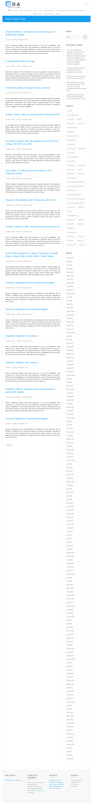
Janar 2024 (70, 350)
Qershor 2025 (71, 293)
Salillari (70, 224)
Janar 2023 (70, 393)
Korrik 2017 (70, 531)
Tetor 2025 (70, 279)
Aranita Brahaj (72, 115)
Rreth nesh (15, 10)
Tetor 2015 (70, 602)
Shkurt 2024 (70, 347)
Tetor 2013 (70, 687)
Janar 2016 (70, 592)
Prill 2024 (69, 339)
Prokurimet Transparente (77, 10)
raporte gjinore (72, 215)
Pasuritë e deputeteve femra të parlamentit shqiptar (30, 282)
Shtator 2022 (70, 407)
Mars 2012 (70, 755)
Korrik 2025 (70, 290)
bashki (70, 119)
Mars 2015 (70, 627)
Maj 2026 (69, 261)
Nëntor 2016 (70, 556)
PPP (69, 211)
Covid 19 (71, 148)
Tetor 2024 (70, 318)
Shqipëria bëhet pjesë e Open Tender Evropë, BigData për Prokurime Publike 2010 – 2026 (76, 96)
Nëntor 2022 (70, 400)
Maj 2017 (69, 535)
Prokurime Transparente (56, 782)
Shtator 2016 (70, 563)
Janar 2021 (70, 478)
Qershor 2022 (71, 418)
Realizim (71, 219)
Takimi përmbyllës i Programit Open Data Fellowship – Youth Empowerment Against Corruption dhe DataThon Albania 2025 (76, 86)
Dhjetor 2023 (70, 354)
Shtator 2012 (70, 734)
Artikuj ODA (23, 10)
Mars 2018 (70, 503)
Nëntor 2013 (70, 684)
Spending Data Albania (55, 786)
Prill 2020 (69, 489)
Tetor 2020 (70, 485)
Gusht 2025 (70, 286)
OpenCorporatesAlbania (75, 182)
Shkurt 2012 (70, 758)
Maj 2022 (69, 421)
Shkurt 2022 (70, 432)
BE (79, 119)
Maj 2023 (69, 379)
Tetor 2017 (70, 521)
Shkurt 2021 (70, 474)
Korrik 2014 (70, 655)
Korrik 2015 (70, 613)
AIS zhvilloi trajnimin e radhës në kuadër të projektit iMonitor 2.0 (76, 77)
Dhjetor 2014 (70, 638)
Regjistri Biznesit (49, 10)
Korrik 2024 (70, 329)
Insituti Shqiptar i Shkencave (13, 780)
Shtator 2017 (70, 524)
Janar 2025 (70, 307)
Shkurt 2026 (70, 272)
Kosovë (80, 173)
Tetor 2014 (70, 645)
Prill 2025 (69, 300)
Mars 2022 (70, 428)
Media (30, 10)
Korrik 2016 (70, 570)
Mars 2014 (70, 670)
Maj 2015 (69, 620)
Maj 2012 (69, 748)
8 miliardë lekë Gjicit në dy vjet (20, 61)
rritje (81, 219)
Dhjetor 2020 (70, 481)
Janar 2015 (70, 634)
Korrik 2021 (70, 457)
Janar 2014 (70, 677)
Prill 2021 (69, 467)
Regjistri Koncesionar (62, 10)
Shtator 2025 (70, 283)
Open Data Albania (74, 194)
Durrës (81, 148)
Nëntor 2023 (70, 357)
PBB (81, 207)
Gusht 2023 (70, 368)
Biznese (70, 123)
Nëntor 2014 (70, 641)
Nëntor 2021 (70, 442)
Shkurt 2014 (70, 673)
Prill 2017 (69, 538)
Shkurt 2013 (70, 716)
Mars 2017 (70, 542)
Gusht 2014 (70, 652)
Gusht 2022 (70, 410)
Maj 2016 (69, 577)
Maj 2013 (69, 705)
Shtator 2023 (70, 364)
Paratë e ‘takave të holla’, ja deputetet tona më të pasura (32, 226)
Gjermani (71, 165)
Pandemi (71, 207)
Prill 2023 (69, 382)
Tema (35, 10)
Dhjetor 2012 (70, 723)
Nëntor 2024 (70, 315)
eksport (70, 152)
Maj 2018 (69, 496)
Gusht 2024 (70, 325)
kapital (70, 173)
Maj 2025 (69, 297)
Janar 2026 (70, 276)
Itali (80, 169)
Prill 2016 (69, 581)
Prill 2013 (69, 709)
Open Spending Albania (75, 203)
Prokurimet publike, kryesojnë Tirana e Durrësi (27, 88)
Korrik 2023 (70, 371)
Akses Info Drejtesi (48, 14)
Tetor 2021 (70, 446)
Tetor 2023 (70, 361)
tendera (70, 236)
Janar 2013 (70, 719)
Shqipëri (71, 228)
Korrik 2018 (70, 492)
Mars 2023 (70, 386)
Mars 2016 (70, 584)
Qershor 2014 (71, 659)
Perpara (9, 445)
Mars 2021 (70, 471)
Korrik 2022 (70, 414)
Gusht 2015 (70, 609)
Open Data (71, 190)
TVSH (80, 240)
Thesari (40, 10)
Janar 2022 (70, 435)
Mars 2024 (70, 343)
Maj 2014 (69, 663)
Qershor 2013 (71, 702)
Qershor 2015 (71, 616)
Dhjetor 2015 (70, 595)
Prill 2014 (69, 666)
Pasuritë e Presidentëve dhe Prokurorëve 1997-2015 (30, 200)
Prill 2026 (69, 265)
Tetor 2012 (70, 730)
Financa (70, 161)
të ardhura (71, 245)
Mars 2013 (70, 712)
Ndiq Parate (72, 178)
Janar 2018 (70, 510)
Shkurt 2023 (70, 389)
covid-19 (71, 144)
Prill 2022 (69, 425)
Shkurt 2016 (70, 588)
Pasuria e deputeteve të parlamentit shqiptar (26, 309)
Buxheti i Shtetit (73, 136)
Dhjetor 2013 (70, 680)
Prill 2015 (69, 624)
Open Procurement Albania (76, 198)
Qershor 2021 (71, 460)
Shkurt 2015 (70, 631)
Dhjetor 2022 (70, 396)
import (82, 165)
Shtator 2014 (70, 648)
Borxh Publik (72, 127)
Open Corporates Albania (75, 186)
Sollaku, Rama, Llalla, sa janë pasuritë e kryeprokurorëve (32, 114)
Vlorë (82, 245)
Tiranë (70, 240)
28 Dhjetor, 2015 (23, 39)
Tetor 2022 (70, 403)
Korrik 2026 (70, 258)
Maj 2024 (69, 336)
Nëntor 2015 (70, 599)
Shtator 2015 (70, 606)
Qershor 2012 (71, 744)
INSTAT (70, 169)
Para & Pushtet (37, 14)
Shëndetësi (71, 232)
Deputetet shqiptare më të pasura (21, 336)
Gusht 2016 (70, 567)
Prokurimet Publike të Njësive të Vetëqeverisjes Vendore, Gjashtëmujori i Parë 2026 (76, 70)
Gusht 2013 (70, 695)
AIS (69, 111)
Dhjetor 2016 (70, 553)
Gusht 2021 (70, 453)
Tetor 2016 (70, 560)
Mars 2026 (70, 268)
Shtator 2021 (70, 450)
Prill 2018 (69, 499)
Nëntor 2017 (70, 517)
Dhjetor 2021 (70, 439)
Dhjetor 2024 (70, 311)
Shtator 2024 (70, 322)
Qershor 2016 (71, 574)
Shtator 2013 (70, 691)
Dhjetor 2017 (70, 513)
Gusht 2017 (70, 528)
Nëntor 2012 (70, 727)
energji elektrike (73, 157)
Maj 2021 (69, 464)
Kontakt (58, 14)
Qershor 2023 (71, 375)
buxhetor (71, 140)
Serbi (80, 224)
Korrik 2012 (70, 741)
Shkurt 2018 (70, 506)
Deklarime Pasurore (55, 780)
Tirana (81, 236)
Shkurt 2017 (70, 545)
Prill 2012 (69, 751)
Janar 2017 (70, 549)
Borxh (81, 123)
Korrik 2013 (70, 698)
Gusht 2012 (70, 737)
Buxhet (70, 131)
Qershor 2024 (71, 332)
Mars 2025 (70, 304)
